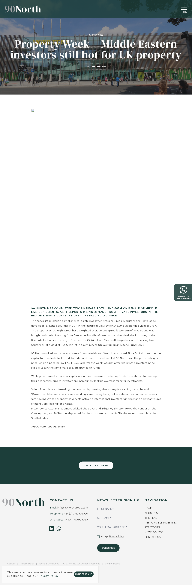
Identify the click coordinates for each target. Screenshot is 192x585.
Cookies (11, 563)
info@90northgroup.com (72, 507)
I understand (83, 574)
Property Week (55, 426)
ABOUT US (151, 513)
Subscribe (108, 548)
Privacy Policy (116, 536)
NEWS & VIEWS (154, 532)
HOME (149, 508)
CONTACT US (153, 537)
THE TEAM (151, 517)
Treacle (116, 563)
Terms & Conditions (49, 563)
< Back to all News (96, 465)
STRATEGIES (152, 527)
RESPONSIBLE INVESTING (161, 522)
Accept (112, 536)
